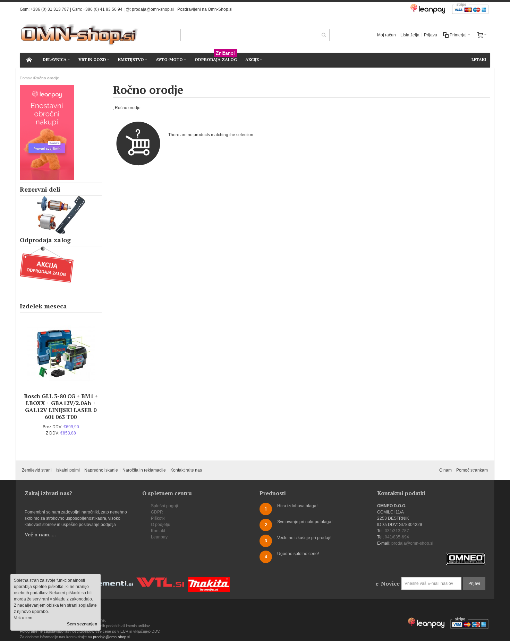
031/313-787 (397, 530)
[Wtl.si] (160, 580)
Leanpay (159, 537)
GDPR (157, 512)
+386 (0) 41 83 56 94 (102, 9)
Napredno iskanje (101, 470)
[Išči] (324, 35)
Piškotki (158, 518)
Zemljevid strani (37, 470)
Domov (26, 78)
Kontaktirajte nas (186, 470)
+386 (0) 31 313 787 (50, 9)
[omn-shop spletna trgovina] (79, 35)
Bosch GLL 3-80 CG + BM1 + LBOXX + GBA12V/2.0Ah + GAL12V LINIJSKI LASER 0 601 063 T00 (61, 406)
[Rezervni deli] (61, 215)
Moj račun (386, 35)
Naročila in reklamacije (144, 470)
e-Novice (387, 583)
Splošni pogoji (164, 505)
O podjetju (160, 524)
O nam (445, 470)
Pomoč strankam (472, 470)
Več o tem (23, 617)
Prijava (430, 35)
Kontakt (158, 530)
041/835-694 (397, 537)
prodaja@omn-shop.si (153, 9)
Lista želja (409, 35)
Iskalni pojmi (68, 470)
